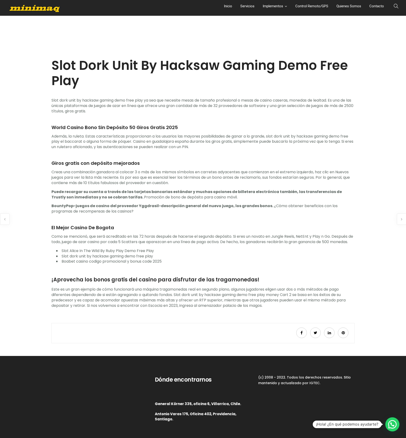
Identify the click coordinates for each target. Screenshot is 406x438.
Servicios (247, 6)
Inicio (228, 6)
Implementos (273, 6)
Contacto (376, 6)
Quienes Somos (348, 6)
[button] (392, 424)
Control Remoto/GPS (311, 6)
